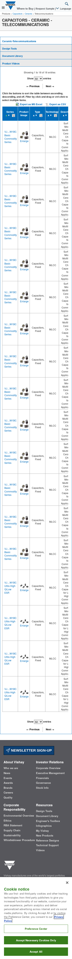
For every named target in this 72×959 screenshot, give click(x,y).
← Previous (33, 86)
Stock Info (42, 788)
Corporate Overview (48, 768)
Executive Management (50, 773)
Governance (43, 783)
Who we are (11, 768)
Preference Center (36, 929)
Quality (8, 797)
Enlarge (24, 141)
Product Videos (11, 63)
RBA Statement (13, 825)
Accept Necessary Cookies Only (36, 940)
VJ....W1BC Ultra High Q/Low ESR (10, 587)
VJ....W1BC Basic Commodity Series (10, 136)
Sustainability (12, 835)
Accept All (36, 951)
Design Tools (9, 48)
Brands (8, 788)
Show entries (39, 78)
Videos (40, 850)
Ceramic (28, 13)
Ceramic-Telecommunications (19, 41)
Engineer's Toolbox (48, 821)
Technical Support (47, 845)
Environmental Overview (19, 815)
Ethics (7, 820)
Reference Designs (47, 840)
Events (8, 778)
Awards (8, 783)
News (7, 773)
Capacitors (17, 13)
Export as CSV (57, 104)
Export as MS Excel (31, 104)
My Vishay (42, 831)
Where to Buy (25, 8)
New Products (44, 835)
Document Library (12, 56)
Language (65, 8)
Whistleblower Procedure (19, 840)
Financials (42, 778)
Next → (50, 86)
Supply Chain (12, 830)
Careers (8, 792)
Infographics (44, 826)
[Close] (67, 882)
